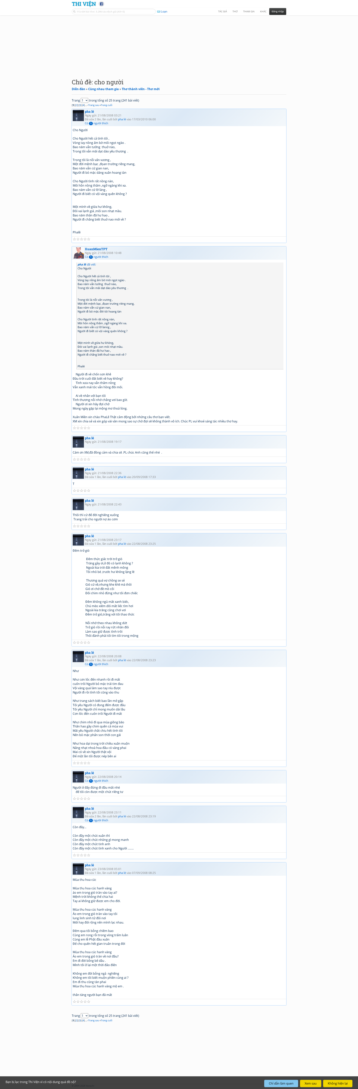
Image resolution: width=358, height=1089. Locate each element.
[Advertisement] (179, 44)
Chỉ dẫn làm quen (281, 1083)
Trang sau (93, 105)
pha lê (89, 111)
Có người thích (96, 123)
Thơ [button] (235, 11)
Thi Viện (84, 3)
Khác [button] (263, 11)
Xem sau (311, 1083)
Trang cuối (106, 105)
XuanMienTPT (96, 249)
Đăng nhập (278, 11)
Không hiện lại (338, 1083)
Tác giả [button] (222, 11)
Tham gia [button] (249, 11)
